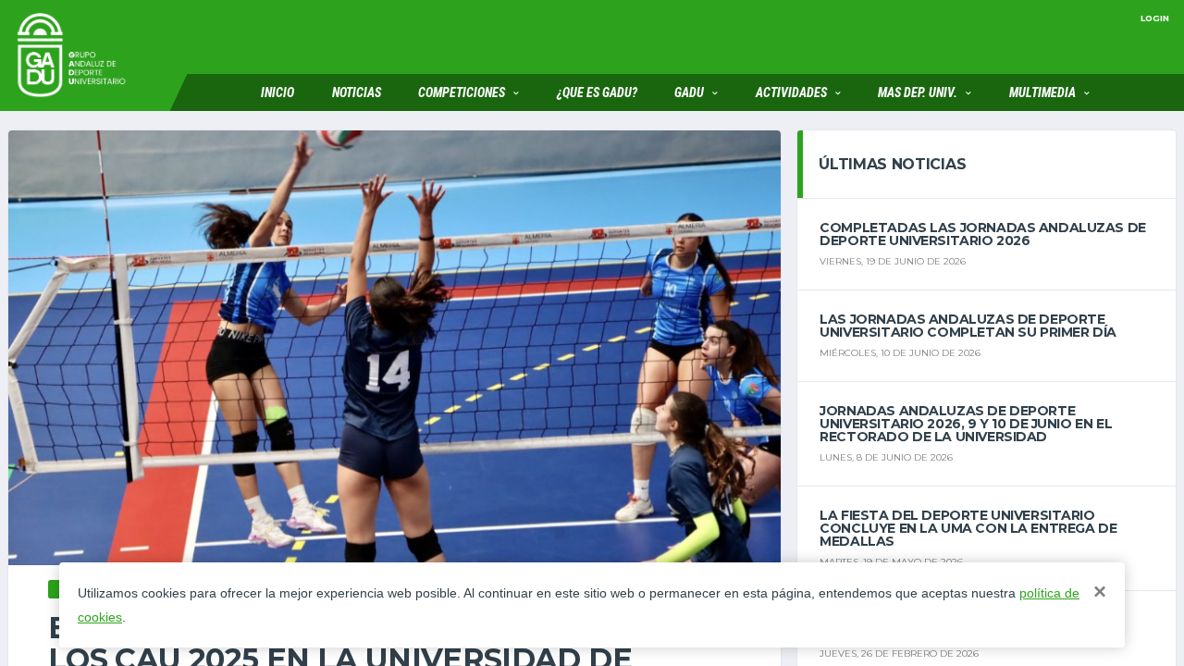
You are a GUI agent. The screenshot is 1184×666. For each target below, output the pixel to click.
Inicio (277, 92)
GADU (689, 92)
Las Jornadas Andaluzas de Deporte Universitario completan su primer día (968, 325)
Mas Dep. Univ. (917, 92)
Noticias (356, 92)
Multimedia (1042, 92)
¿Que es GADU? (597, 92)
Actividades (791, 92)
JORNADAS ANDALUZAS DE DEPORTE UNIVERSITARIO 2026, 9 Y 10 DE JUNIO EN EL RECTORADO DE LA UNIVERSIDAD (966, 423)
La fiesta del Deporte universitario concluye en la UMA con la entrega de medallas (968, 528)
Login (1155, 18)
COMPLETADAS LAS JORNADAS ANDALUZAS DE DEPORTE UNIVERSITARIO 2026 (982, 234)
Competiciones (461, 92)
